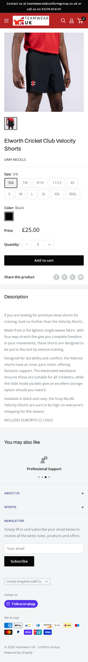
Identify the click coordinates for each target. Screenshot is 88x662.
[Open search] (63, 20)
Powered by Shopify (18, 653)
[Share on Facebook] (56, 277)
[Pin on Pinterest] (64, 277)
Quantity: (11, 244)
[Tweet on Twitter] (73, 277)
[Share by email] (81, 277)
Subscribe (19, 561)
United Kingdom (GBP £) (24, 581)
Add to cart (44, 260)
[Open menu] (6, 20)
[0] (80, 20)
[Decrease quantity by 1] (26, 244)
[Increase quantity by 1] (49, 244)
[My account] (71, 20)
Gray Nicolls (15, 159)
